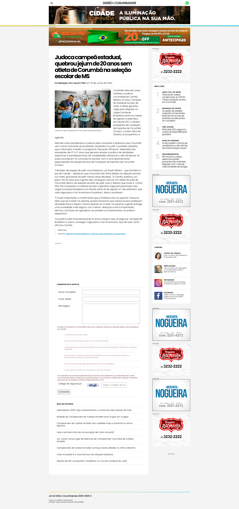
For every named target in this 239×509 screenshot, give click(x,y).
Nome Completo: (67, 292)
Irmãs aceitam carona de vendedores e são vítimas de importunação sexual (174, 145)
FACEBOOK (168, 292)
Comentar (64, 391)
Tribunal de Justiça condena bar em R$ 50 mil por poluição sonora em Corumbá (174, 98)
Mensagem (64, 305)
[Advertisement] (98, 261)
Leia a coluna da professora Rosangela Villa (175, 256)
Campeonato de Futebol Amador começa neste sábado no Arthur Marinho (96, 447)
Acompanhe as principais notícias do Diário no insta (175, 283)
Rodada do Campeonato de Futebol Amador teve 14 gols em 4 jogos (93, 416)
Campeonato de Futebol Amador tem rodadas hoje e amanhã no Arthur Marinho (95, 424)
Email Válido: (64, 299)
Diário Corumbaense (119, 3)
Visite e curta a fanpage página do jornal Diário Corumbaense (174, 297)
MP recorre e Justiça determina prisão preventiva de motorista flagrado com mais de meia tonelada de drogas (174, 161)
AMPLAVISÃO (169, 266)
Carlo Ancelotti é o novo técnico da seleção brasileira (85, 454)
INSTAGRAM (169, 280)
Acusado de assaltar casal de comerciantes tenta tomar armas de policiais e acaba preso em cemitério (173, 115)
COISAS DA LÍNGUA (172, 253)
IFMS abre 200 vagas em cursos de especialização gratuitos (174, 132)
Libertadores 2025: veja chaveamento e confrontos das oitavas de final (94, 410)
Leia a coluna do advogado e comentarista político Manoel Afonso (175, 270)
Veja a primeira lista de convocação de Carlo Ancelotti (85, 432)
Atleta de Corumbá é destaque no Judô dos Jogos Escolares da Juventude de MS (95, 234)
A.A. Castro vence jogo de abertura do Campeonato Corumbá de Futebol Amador (95, 440)
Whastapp (187, 3)
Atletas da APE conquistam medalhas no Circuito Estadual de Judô (92, 460)
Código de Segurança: (70, 383)
